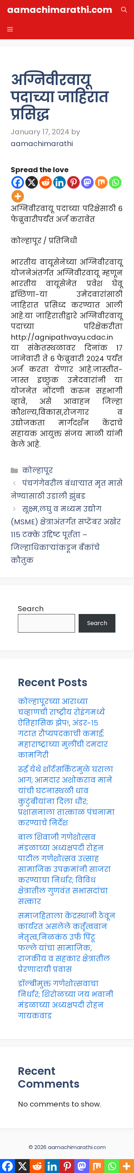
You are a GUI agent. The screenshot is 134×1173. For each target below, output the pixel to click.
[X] (31, 182)
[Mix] (101, 182)
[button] (124, 10)
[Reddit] (45, 182)
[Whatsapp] (115, 182)
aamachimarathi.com (59, 10)
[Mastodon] (87, 182)
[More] (17, 196)
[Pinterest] (73, 182)
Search (31, 609)
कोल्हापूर (37, 470)
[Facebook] (17, 182)
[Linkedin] (59, 182)
